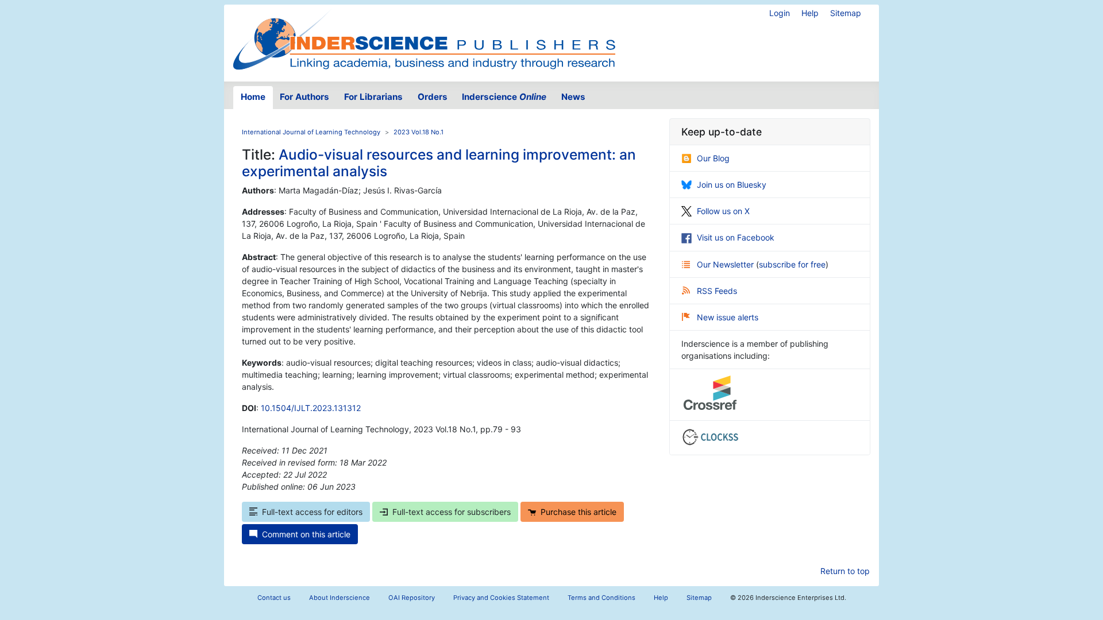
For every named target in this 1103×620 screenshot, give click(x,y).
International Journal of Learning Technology (311, 132)
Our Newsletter (726, 264)
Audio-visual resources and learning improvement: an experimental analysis (439, 163)
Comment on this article (306, 534)
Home (253, 96)
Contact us (274, 598)
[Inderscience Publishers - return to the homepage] (424, 38)
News (573, 96)
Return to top (845, 571)
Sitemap (845, 13)
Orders (433, 96)
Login (779, 13)
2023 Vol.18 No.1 (418, 132)
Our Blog (713, 158)
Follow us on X (723, 211)
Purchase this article (578, 512)
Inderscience (504, 96)
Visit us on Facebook (735, 237)
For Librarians (373, 96)
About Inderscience (339, 598)
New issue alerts (727, 317)
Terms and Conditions (601, 598)
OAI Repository (411, 598)
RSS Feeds (717, 291)
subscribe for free (792, 264)
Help (810, 13)
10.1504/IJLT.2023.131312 (311, 408)
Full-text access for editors (312, 512)
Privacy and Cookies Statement (501, 598)
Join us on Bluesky (731, 184)
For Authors (304, 96)
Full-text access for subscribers (451, 512)
